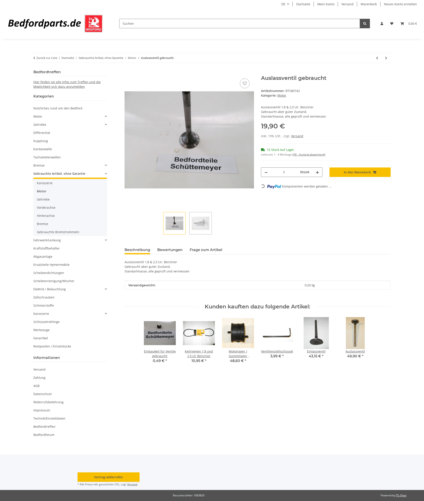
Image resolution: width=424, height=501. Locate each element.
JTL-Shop (401, 495)
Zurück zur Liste (46, 58)
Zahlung (39, 377)
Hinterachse (46, 216)
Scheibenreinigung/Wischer (53, 281)
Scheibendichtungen (48, 273)
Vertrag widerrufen (108, 477)
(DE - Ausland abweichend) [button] (308, 154)
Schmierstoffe (43, 305)
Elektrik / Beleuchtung (49, 289)
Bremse (39, 165)
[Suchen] (365, 23)
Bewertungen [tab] (170, 250)
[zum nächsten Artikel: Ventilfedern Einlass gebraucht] (386, 58)
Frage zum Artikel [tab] (206, 250)
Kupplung (40, 141)
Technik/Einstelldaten (49, 418)
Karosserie (45, 183)
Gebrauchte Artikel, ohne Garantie (59, 173)
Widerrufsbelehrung (48, 402)
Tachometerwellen (47, 157)
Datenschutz (42, 394)
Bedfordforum (43, 435)
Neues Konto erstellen (400, 4)
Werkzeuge (41, 330)
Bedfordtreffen (44, 426)
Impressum (41, 410)
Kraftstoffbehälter (46, 248)
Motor (281, 95)
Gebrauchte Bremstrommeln (58, 232)
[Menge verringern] (266, 172)
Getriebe (39, 124)
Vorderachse (46, 207)
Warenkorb (369, 4)
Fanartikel (40, 338)
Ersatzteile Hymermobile (51, 265)
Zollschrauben (44, 297)
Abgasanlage (42, 256)
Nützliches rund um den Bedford (57, 108)
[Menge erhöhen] (317, 172)
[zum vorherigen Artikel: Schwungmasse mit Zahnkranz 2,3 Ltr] (377, 58)
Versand (347, 4)
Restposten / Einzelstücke (52, 346)
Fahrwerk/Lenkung (47, 240)
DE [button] (283, 4)
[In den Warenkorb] (128, 72)
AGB (36, 386)
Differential (41, 133)
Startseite (303, 4)
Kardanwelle (42, 149)
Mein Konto (325, 4)
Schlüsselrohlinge (46, 322)
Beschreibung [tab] (137, 250)
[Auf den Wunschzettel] (245, 83)
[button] (382, 23)
